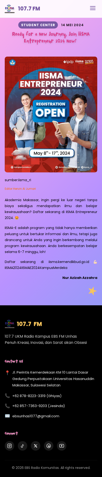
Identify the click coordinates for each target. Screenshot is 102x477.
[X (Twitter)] (35, 446)
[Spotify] (48, 446)
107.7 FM (29, 8)
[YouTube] (61, 446)
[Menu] (92, 9)
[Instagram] (9, 446)
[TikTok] (22, 446)
